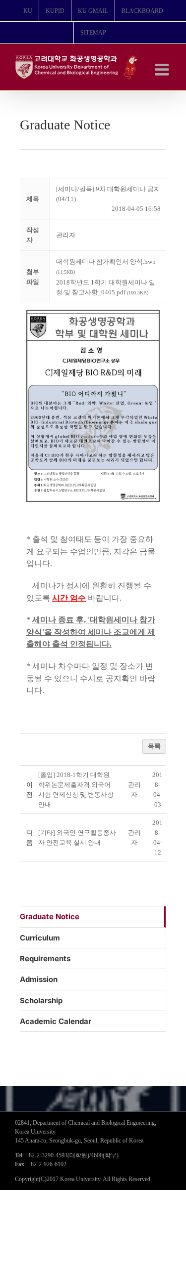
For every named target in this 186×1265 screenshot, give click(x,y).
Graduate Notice (49, 916)
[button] (65, 235)
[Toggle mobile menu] (163, 69)
